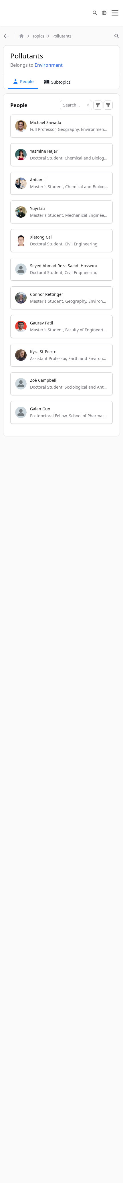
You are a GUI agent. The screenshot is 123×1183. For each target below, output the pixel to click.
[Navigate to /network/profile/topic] (6, 36)
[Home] (21, 36)
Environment (49, 65)
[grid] (61, 271)
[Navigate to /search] (95, 13)
